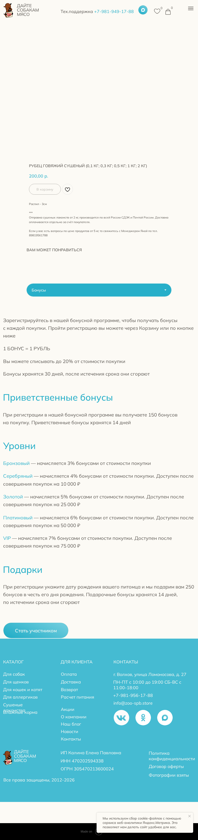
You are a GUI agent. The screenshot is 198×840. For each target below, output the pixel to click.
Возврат (69, 689)
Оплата (69, 674)
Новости (69, 731)
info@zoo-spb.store (133, 703)
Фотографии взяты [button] (169, 775)
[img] (8, 9)
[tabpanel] (99, 478)
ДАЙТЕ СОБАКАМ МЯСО (28, 10)
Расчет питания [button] (77, 697)
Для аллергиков (20, 697)
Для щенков (16, 681)
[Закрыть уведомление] (189, 816)
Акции (67, 709)
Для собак (14, 674)
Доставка (71, 681)
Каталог (13, 661)
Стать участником (36, 630)
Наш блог (71, 724)
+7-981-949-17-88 (97, 11)
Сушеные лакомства (14, 707)
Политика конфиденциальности (172, 755)
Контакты (71, 738)
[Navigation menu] (190, 8)
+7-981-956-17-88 (133, 695)
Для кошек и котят (22, 689)
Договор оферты (166, 766)
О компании (73, 716)
